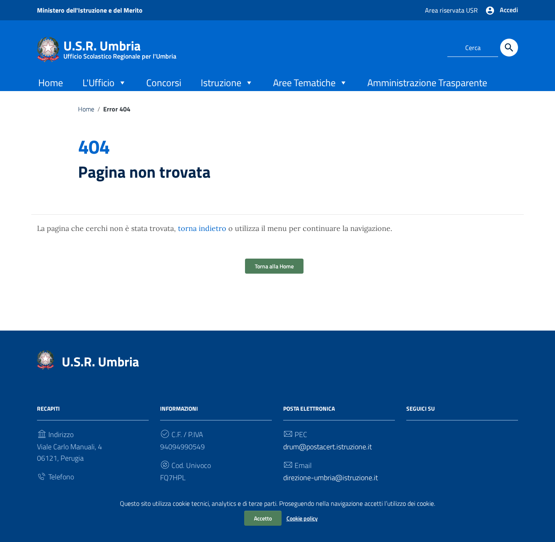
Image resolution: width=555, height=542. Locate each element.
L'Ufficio (98, 82)
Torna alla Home (274, 266)
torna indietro (202, 228)
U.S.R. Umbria (119, 47)
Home (50, 82)
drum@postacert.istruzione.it (327, 446)
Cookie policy (302, 518)
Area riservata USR (451, 10)
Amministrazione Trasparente (427, 82)
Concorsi (163, 82)
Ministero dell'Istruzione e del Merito (90, 10)
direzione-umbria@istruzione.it (330, 477)
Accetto (263, 518)
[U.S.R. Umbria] (48, 48)
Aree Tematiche (304, 82)
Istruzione (221, 82)
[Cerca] (509, 48)
